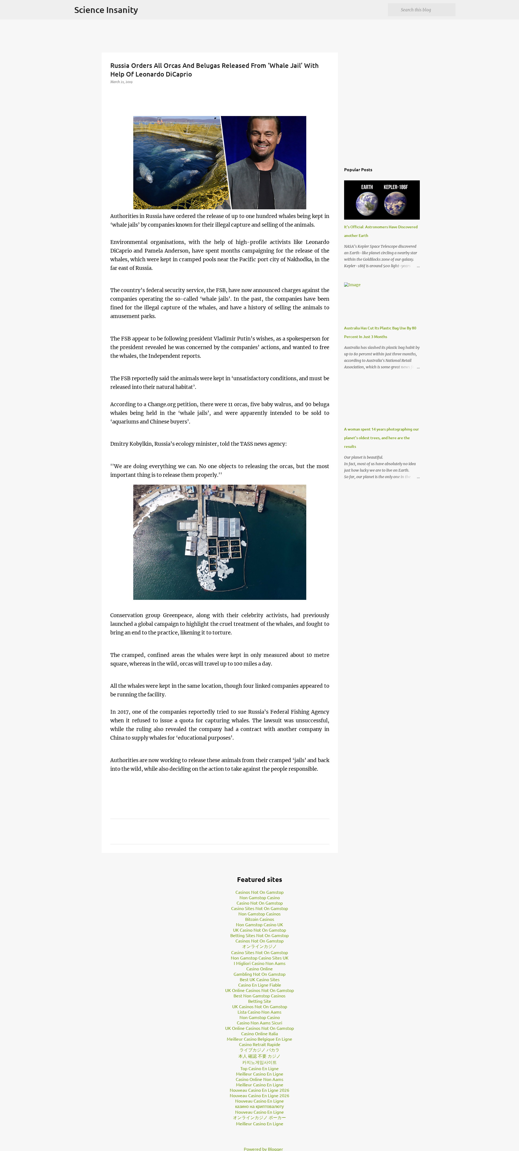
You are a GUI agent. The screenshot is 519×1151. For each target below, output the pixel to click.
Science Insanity (106, 9)
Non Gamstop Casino (259, 897)
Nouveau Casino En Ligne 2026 (259, 1090)
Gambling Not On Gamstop (259, 974)
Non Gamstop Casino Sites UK (259, 957)
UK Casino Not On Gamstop (259, 929)
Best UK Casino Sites (260, 979)
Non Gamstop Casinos (259, 913)
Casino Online (259, 968)
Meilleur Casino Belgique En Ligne (259, 1038)
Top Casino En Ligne (259, 1068)
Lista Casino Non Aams (259, 1011)
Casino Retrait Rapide (259, 1044)
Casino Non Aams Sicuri (259, 1022)
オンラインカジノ (259, 946)
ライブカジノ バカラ (259, 1049)
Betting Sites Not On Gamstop (259, 935)
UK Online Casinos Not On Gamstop (259, 990)
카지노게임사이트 (259, 1062)
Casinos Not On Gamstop (259, 892)
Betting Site (259, 1001)
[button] (113, 93)
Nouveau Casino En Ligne (259, 1100)
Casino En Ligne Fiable (259, 984)
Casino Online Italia (259, 1033)
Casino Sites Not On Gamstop (259, 908)
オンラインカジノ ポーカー (259, 1117)
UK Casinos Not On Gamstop (259, 1006)
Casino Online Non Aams (259, 1079)
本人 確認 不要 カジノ (259, 1056)
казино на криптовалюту (259, 1106)
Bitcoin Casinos (259, 919)
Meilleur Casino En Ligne (259, 1073)
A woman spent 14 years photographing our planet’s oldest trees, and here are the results (381, 437)
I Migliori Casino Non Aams (259, 963)
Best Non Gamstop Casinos (259, 995)
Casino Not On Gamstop (260, 902)
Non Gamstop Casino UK (259, 924)
